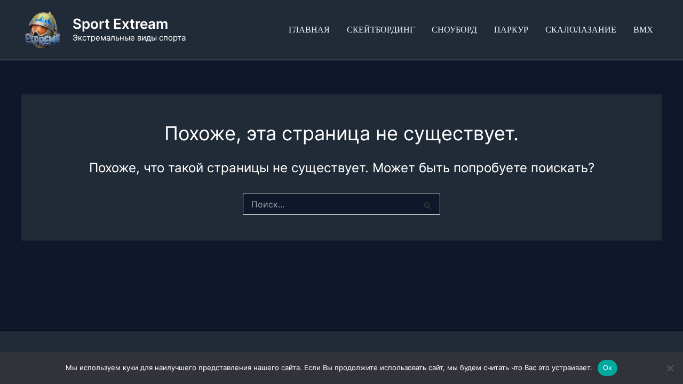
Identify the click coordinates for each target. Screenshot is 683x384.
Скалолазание (580, 29)
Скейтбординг (381, 29)
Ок (608, 367)
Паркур (511, 29)
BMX (643, 29)
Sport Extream (120, 23)
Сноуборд (454, 29)
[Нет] (669, 368)
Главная (309, 29)
